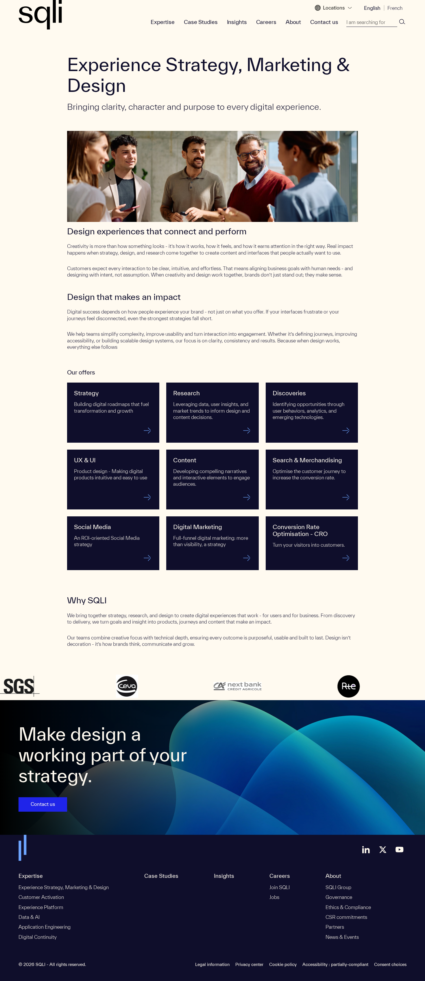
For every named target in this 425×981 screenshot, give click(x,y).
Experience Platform (41, 907)
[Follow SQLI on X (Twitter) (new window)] (383, 849)
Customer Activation (41, 897)
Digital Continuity (38, 937)
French (394, 8)
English (372, 8)
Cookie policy (283, 964)
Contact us (324, 22)
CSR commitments (346, 917)
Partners (335, 927)
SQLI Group (338, 887)
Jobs (274, 897)
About (293, 22)
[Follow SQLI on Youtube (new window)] (399, 849)
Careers (266, 22)
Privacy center (249, 964)
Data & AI (29, 917)
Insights (237, 22)
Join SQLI (279, 887)
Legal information (212, 964)
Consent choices (390, 964)
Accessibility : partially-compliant (335, 964)
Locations (334, 7)
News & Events (342, 937)
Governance (339, 897)
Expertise (163, 22)
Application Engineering (45, 927)
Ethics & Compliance (348, 907)
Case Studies (201, 22)
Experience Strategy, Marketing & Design (64, 887)
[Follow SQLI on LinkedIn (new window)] (366, 849)
